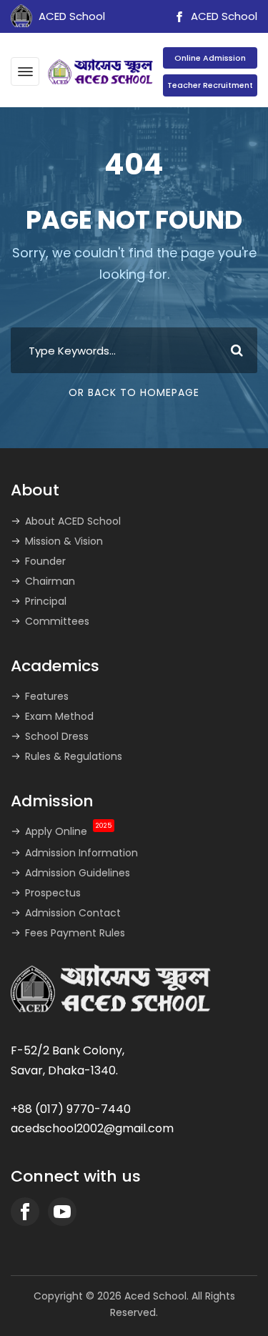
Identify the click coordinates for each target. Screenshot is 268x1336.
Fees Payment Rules (75, 933)
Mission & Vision (64, 541)
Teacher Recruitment (210, 85)
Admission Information (81, 853)
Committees (57, 621)
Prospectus (53, 893)
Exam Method (59, 716)
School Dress (57, 736)
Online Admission (210, 58)
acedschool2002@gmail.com (92, 1128)
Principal (45, 601)
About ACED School (73, 521)
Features (47, 696)
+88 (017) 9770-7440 (71, 1109)
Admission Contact (73, 913)
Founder (45, 561)
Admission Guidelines (77, 873)
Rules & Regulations (73, 756)
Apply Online (68, 831)
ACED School (222, 16)
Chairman (50, 581)
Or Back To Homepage (134, 392)
